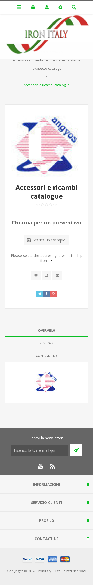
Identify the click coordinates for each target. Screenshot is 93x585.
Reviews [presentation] (47, 343)
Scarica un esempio (49, 240)
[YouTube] (40, 466)
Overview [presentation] (46, 330)
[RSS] (53, 466)
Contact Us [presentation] (47, 355)
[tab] (46, 330)
